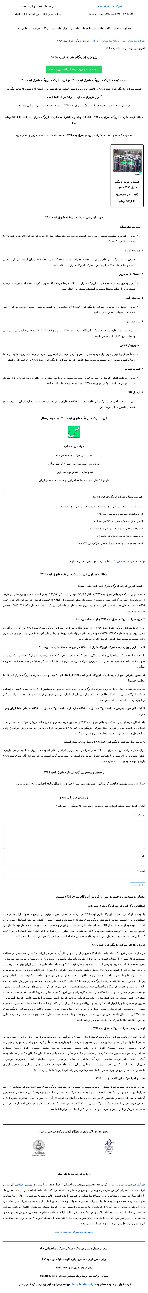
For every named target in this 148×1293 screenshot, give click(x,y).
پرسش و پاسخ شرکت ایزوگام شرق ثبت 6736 (118, 536)
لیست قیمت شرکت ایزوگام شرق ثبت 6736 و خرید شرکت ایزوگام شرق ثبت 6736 (100, 506)
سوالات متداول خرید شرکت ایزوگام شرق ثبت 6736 (115, 528)
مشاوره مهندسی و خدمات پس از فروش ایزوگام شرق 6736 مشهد (108, 543)
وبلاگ (46, 28)
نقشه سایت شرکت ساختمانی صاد (74, 1231)
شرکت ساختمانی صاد (110, 6)
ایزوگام (95, 40)
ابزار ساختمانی (60, 28)
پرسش (139, 814)
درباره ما (35, 28)
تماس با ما (22, 28)
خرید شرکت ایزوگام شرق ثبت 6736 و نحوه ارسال (116, 521)
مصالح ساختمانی (122, 28)
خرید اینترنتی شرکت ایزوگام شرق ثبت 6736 (118, 514)
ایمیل (141, 871)
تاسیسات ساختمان (81, 28)
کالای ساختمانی (102, 28)
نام (142, 856)
